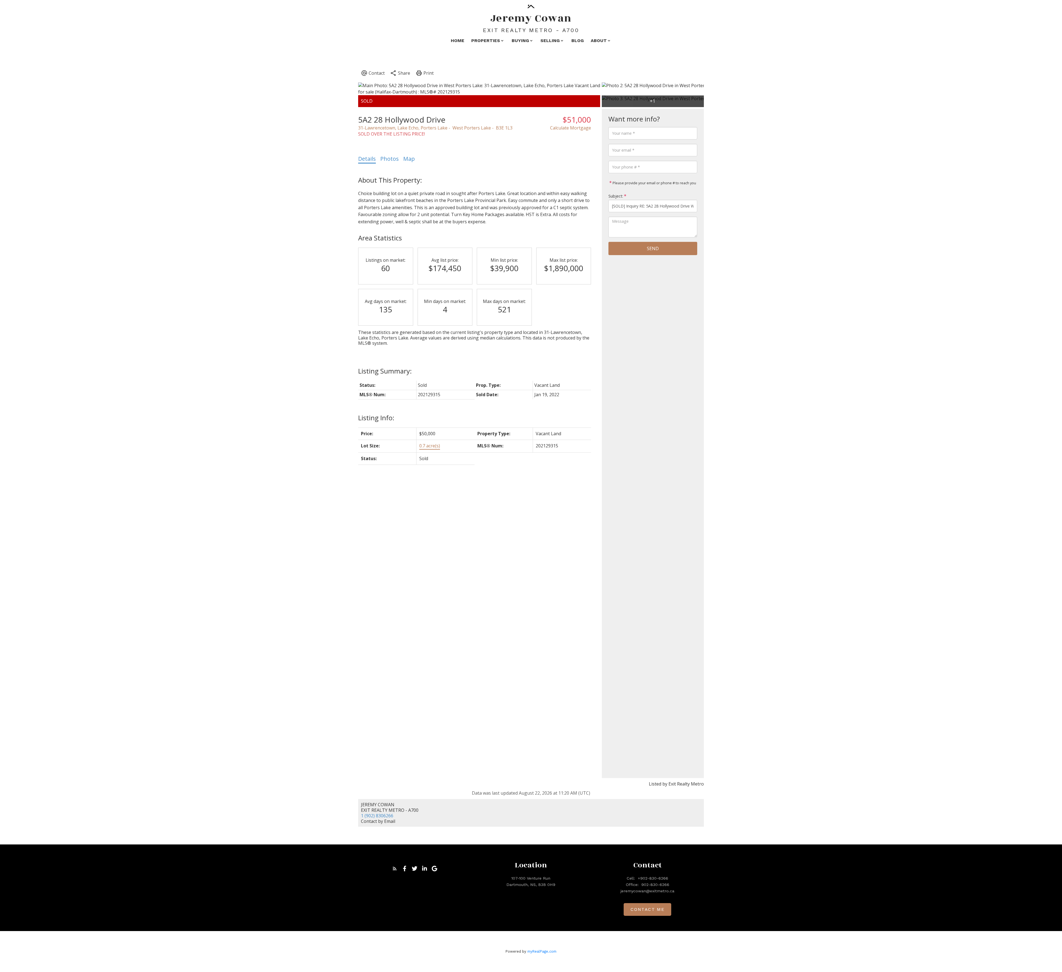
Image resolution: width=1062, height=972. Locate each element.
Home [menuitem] (457, 40)
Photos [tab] (389, 158)
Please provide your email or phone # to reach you (654, 182)
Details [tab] (367, 158)
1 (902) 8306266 (377, 816)
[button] (394, 868)
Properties (485, 40)
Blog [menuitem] (577, 40)
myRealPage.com (541, 951)
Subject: (615, 196)
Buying (520, 40)
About (599, 40)
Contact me (647, 909)
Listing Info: (376, 417)
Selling (550, 40)
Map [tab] (409, 158)
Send (653, 248)
